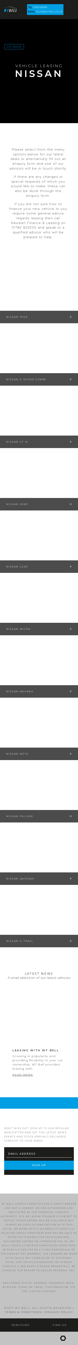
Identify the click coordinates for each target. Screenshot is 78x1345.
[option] (39, 1042)
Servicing (20, 1324)
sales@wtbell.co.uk (49, 11)
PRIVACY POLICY (59, 1312)
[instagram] (36, 1338)
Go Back (14, 46)
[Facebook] (12, 1338)
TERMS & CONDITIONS (23, 1312)
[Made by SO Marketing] (63, 1338)
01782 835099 (40, 7)
